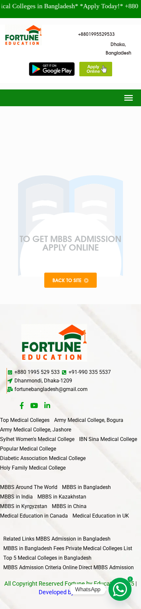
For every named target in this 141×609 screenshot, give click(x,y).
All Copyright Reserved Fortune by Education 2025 (69, 583)
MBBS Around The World (28, 487)
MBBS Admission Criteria (32, 567)
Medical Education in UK (100, 516)
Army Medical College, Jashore (35, 429)
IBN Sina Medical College (108, 439)
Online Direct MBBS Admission (98, 567)
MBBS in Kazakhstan (61, 497)
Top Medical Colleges (25, 420)
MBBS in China (69, 506)
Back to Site (66, 280)
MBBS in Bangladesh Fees (33, 548)
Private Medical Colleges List (99, 548)
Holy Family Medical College (33, 468)
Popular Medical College (28, 449)
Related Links (18, 539)
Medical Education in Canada (34, 516)
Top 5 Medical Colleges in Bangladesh (47, 558)
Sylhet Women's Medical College (37, 439)
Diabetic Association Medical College (43, 458)
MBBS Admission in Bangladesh (73, 539)
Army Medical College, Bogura (88, 420)
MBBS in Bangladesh (86, 487)
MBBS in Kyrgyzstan (23, 506)
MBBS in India (16, 497)
